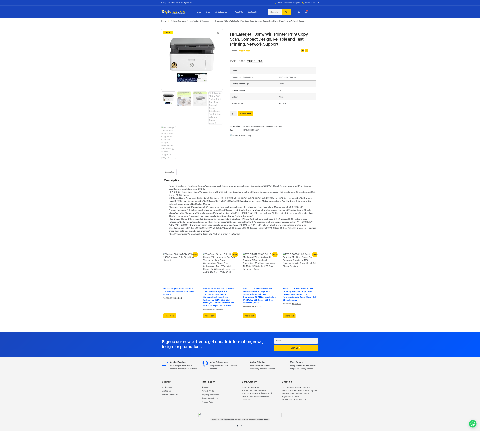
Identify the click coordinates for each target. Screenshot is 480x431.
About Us (239, 12)
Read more (169, 316)
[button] (218, 33)
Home (198, 12)
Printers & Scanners (201, 21)
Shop (208, 12)
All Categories (221, 12)
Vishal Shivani (264, 419)
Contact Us (253, 12)
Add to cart (245, 114)
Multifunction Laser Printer (181, 21)
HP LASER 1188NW (251, 130)
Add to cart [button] (209, 316)
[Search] (286, 12)
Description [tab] (169, 172)
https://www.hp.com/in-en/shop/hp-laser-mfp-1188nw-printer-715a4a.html (204, 234)
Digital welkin (229, 419)
